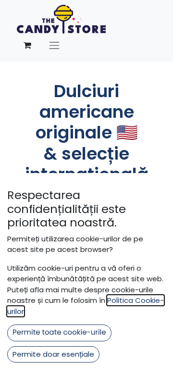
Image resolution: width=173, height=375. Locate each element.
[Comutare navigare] (54, 45)
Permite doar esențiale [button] (53, 354)
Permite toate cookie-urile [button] (59, 332)
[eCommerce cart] (27, 45)
